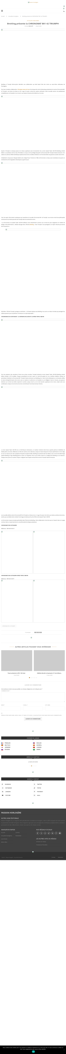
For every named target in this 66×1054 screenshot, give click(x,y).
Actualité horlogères (6, 835)
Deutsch (7, 745)
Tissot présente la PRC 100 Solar (16, 673)
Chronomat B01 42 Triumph (8, 626)
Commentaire (5, 691)
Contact (18, 832)
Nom (3, 705)
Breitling (32, 224)
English (39, 743)
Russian (7, 749)
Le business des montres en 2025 (33, 762)
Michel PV (31, 26)
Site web (47, 705)
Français (7, 743)
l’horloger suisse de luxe (23, 89)
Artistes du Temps (41, 841)
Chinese (39, 747)
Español (39, 745)
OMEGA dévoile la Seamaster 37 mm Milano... (49, 673)
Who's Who (4, 842)
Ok (33, 1051)
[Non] (64, 1050)
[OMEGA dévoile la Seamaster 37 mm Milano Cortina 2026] (49, 660)
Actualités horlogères (13, 16)
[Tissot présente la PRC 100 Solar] (16, 660)
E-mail (25, 705)
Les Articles (4, 839)
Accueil (3, 16)
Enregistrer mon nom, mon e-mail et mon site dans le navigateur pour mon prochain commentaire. (31, 715)
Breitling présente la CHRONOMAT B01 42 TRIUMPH (34, 16)
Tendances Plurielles (41, 845)
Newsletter (18, 835)
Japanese (7, 747)
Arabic (39, 749)
